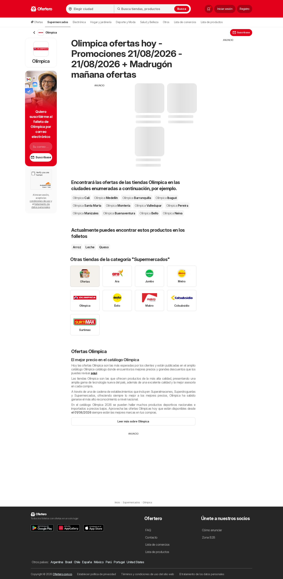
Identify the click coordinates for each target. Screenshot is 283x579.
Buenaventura (119, 213)
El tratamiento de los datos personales (201, 574)
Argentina (56, 562)
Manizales (86, 213)
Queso (104, 247)
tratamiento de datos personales (40, 206)
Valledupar (148, 205)
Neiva (173, 213)
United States (135, 562)
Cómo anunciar (212, 530)
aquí (94, 373)
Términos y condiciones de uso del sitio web (147, 574)
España (87, 562)
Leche (89, 247)
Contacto (151, 537)
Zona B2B (208, 537)
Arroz (77, 247)
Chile (77, 562)
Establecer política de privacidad (96, 574)
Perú (108, 562)
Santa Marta (87, 205)
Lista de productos (212, 22)
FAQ (148, 530)
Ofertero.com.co (62, 574)
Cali (81, 198)
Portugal (119, 562)
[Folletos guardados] (209, 9)
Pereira (177, 205)
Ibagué (166, 198)
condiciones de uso (40, 201)
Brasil (68, 562)
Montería (118, 205)
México (99, 562)
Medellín (106, 198)
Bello (149, 213)
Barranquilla (136, 198)
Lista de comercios (185, 22)
